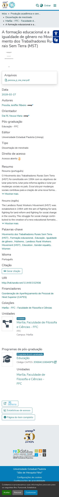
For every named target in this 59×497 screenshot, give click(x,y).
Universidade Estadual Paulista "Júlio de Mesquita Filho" (29, 470)
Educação (40, 238)
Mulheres (19, 241)
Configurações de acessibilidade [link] (29, 480)
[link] (29, 80)
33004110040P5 (44, 362)
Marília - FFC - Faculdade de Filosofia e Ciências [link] (20, 21)
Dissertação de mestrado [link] (18, 17)
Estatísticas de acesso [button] (18, 410)
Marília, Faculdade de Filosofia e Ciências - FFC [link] (31, 379)
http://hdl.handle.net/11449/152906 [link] (21, 282)
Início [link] (4, 13)
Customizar (31, 492)
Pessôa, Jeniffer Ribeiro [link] (14, 105)
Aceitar (7, 492)
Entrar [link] (47, 5)
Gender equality (42, 245)
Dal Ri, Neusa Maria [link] (12, 116)
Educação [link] (23, 358)
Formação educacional (22, 238)
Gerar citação (13, 271)
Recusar (17, 492)
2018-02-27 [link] (9, 94)
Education (27, 245)
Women (6, 248)
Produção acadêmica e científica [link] (26, 13)
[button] (12, 5)
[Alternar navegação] (55, 5)
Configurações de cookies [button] (29, 477)
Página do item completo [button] (19, 417)
